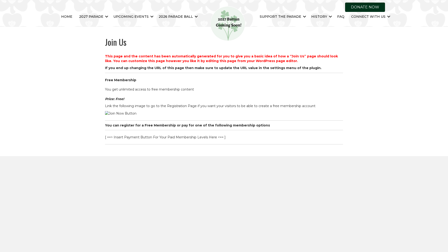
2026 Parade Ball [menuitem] (176, 16)
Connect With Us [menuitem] (368, 16)
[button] (106, 16)
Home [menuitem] (66, 16)
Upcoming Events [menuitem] (131, 16)
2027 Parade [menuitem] (91, 16)
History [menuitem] (319, 16)
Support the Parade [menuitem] (280, 16)
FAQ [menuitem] (340, 16)
